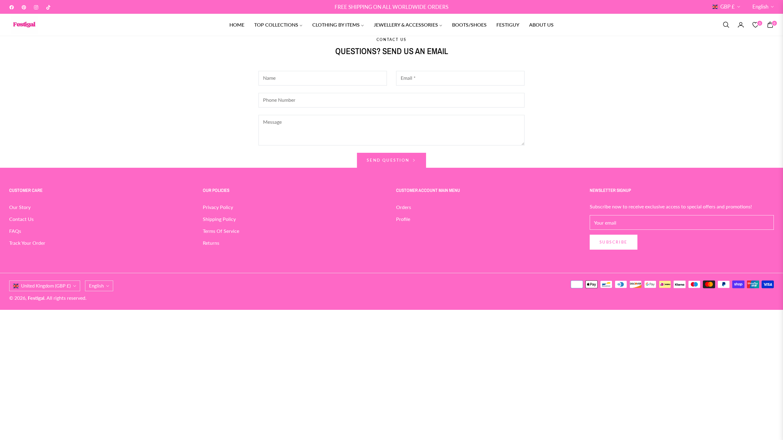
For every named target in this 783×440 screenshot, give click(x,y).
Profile (403, 219)
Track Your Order (27, 243)
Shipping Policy (219, 219)
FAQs (15, 231)
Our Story (20, 207)
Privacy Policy (218, 207)
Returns (211, 243)
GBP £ (727, 6)
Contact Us (21, 219)
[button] (726, 24)
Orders (403, 207)
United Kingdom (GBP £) (46, 285)
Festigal (36, 298)
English (760, 6)
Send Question (389, 160)
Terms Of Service (221, 231)
